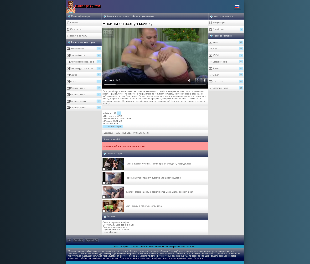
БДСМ (85, 81)
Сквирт (85, 75)
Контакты (74, 22)
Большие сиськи (85, 101)
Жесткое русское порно (85, 68)
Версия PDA (92, 240)
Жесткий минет (85, 55)
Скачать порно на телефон (116, 222)
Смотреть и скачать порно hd (117, 227)
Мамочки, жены (85, 88)
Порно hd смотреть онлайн (116, 229)
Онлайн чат (227, 29)
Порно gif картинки (222, 36)
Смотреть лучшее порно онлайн (118, 225)
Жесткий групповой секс (85, 62)
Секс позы (227, 81)
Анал (227, 49)
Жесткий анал (85, 49)
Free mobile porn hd (112, 232)
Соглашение (76, 29)
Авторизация (218, 22)
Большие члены (85, 107)
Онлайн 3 (78, 240)
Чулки (227, 68)
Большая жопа (85, 94)
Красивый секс (227, 62)
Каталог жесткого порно (83, 42)
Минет (227, 42)
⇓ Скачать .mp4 (112, 126)
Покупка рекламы (78, 36)
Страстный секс (227, 88)
